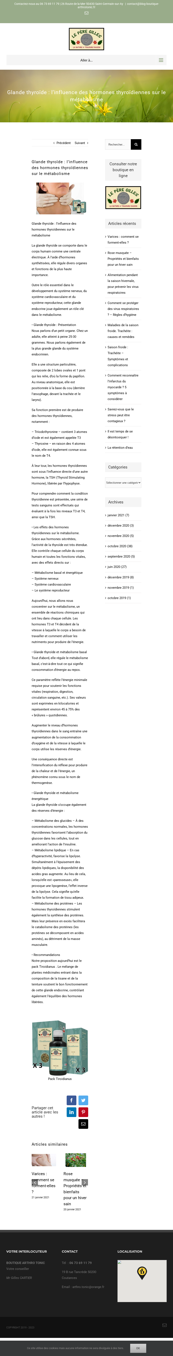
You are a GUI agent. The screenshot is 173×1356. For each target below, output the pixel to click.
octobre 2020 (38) (120, 546)
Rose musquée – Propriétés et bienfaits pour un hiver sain (123, 259)
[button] (142, 1273)
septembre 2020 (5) (121, 556)
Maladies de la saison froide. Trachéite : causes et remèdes (123, 331)
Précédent (64, 143)
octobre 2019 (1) (119, 598)
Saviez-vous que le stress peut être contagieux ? (121, 415)
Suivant (80, 143)
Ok (138, 1348)
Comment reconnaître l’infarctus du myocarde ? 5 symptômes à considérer (123, 387)
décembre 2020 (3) (121, 525)
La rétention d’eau (120, 448)
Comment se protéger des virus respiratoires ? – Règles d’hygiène (123, 309)
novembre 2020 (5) (121, 536)
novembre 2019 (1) (121, 588)
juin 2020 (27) (117, 567)
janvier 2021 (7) (118, 515)
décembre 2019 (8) (121, 577)
